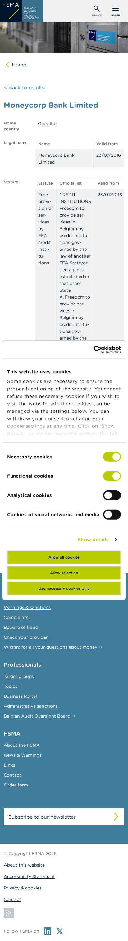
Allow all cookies (64, 557)
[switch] (112, 476)
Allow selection (64, 572)
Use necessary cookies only (64, 588)
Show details (93, 540)
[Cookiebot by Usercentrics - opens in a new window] (93, 350)
